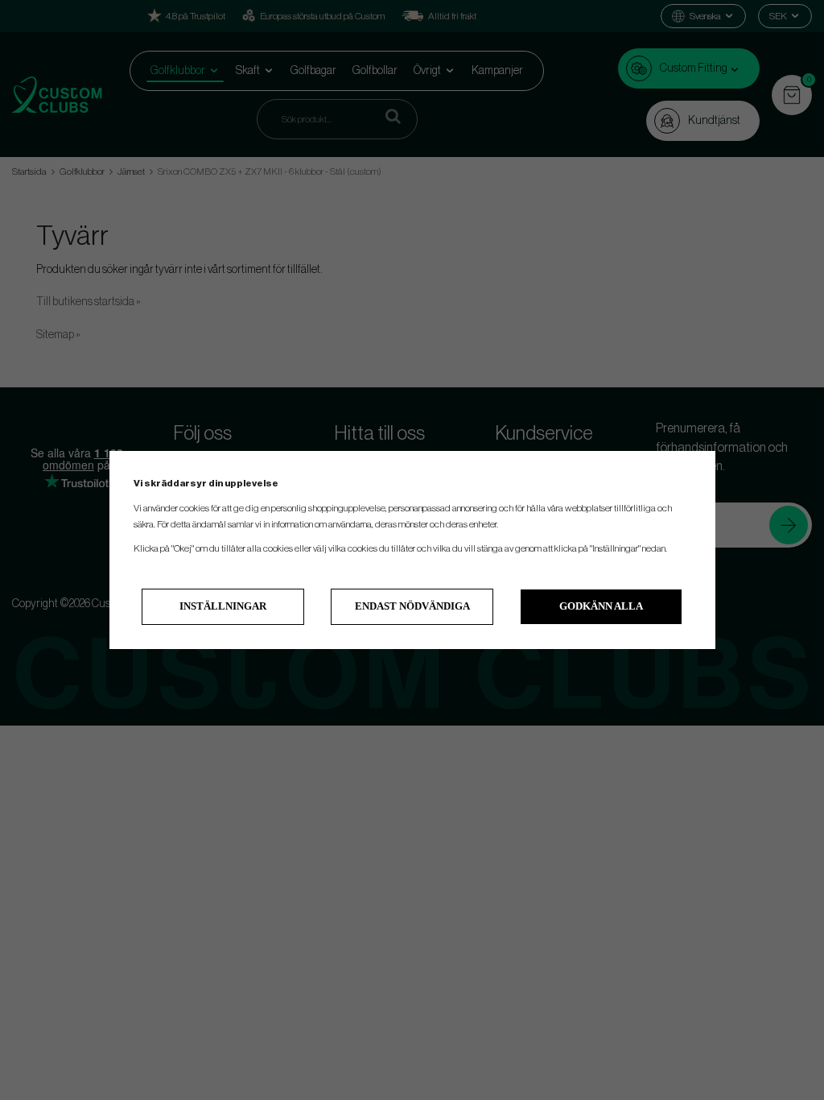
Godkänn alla (601, 606)
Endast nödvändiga (412, 606)
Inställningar (222, 606)
